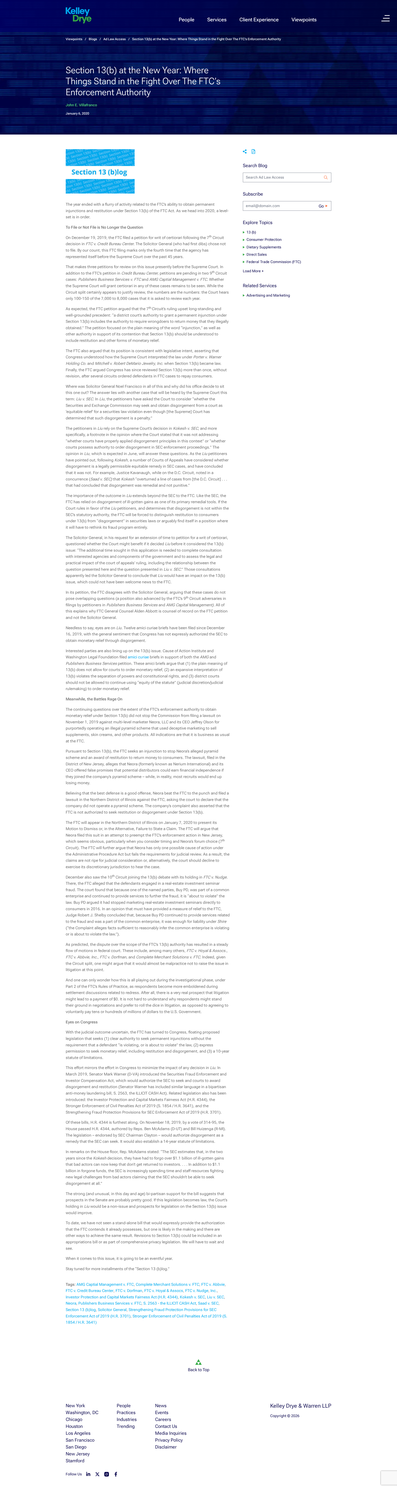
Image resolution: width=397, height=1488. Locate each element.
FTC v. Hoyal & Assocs (163, 1290)
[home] (78, 15)
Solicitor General (112, 1309)
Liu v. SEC (215, 1297)
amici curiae (138, 657)
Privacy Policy (169, 1440)
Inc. (213, 1290)
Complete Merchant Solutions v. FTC (167, 1284)
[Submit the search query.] (326, 177)
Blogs (93, 39)
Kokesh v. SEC (192, 1297)
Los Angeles (78, 1433)
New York (75, 1405)
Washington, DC (82, 1412)
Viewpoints (304, 19)
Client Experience (259, 19)
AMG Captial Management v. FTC (105, 1284)
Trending (126, 1426)
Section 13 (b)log (81, 1309)
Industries (127, 1419)
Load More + (253, 271)
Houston (74, 1426)
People (186, 19)
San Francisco (80, 1440)
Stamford (75, 1460)
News (161, 1405)
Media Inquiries (171, 1433)
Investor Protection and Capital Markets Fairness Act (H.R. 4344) (122, 1297)
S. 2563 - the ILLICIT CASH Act (169, 1303)
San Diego (76, 1447)
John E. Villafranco (81, 105)
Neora (71, 1303)
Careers (163, 1419)
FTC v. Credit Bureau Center (89, 1290)
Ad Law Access (114, 39)
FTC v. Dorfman (129, 1290)
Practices (126, 1412)
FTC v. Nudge (196, 1290)
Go (321, 206)
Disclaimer (166, 1447)
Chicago (74, 1419)
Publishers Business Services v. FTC (109, 1303)
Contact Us (166, 1426)
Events (161, 1412)
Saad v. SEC (208, 1303)
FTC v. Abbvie (213, 1284)
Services (217, 19)
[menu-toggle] (385, 18)
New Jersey (78, 1454)
